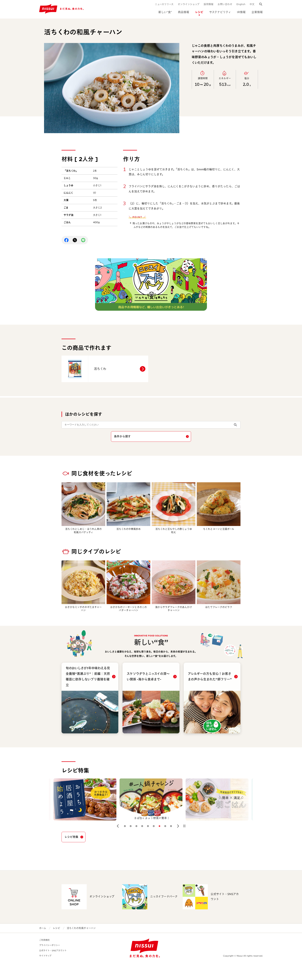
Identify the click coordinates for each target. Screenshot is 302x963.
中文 (252, 4)
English (240, 4)
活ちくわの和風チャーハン (81, 928)
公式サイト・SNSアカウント (53, 950)
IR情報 (241, 12)
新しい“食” (165, 12)
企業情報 (257, 12)
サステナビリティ (220, 12)
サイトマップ (45, 955)
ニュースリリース (164, 4)
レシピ (199, 12)
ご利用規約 (44, 940)
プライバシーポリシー (49, 945)
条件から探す (122, 436)
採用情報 (208, 4)
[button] (118, 826)
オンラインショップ (188, 4)
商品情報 (183, 12)
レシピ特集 (71, 837)
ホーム (42, 928)
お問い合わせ (225, 4)
